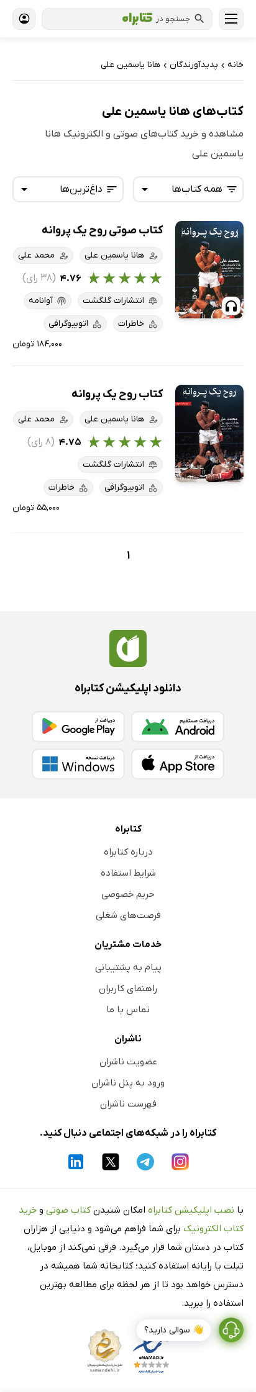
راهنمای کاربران (128, 988)
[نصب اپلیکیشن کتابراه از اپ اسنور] (177, 763)
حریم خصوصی (128, 894)
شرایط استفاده (128, 873)
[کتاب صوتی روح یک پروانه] (209, 269)
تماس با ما (128, 1010)
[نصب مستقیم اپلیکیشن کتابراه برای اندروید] (177, 726)
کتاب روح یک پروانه (117, 394)
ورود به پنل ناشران (128, 1083)
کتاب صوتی (68, 1210)
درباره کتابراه (128, 852)
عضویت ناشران (128, 1062)
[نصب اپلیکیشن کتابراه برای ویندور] (78, 763)
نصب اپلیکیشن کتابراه (191, 1210)
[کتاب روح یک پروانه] (209, 433)
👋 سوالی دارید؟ (173, 1330)
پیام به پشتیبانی (128, 967)
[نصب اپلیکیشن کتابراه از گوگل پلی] (78, 726)
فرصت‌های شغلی (128, 915)
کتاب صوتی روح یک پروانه (102, 230)
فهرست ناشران (128, 1104)
